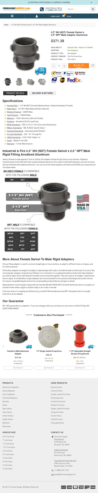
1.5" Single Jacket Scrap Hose (49, 351)
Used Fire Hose (57, 419)
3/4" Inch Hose (8, 437)
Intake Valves (8, 416)
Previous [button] (3, 82)
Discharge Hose (57, 398)
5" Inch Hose (7, 465)
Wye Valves (7, 409)
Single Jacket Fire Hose (60, 409)
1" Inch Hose (7, 440)
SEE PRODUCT (18, 368)
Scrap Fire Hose (57, 412)
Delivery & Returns (42, 93)
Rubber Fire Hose (58, 405)
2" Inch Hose (7, 451)
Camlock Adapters (10, 398)
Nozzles (6, 401)
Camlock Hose (56, 391)
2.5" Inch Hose (8, 454)
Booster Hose (56, 387)
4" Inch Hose (7, 462)
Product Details (15, 93)
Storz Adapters (9, 394)
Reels (5, 405)
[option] (7, 82)
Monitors (6, 423)
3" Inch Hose (7, 458)
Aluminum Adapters (11, 387)
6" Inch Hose (7, 469)
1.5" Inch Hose (8, 444)
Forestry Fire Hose (58, 401)
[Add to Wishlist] (92, 65)
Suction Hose (56, 416)
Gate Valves (7, 412)
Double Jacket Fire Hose (60, 394)
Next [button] (45, 82)
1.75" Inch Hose (9, 447)
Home (6, 25)
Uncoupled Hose (57, 423)
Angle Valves (8, 419)
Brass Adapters (9, 391)
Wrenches (7, 426)
